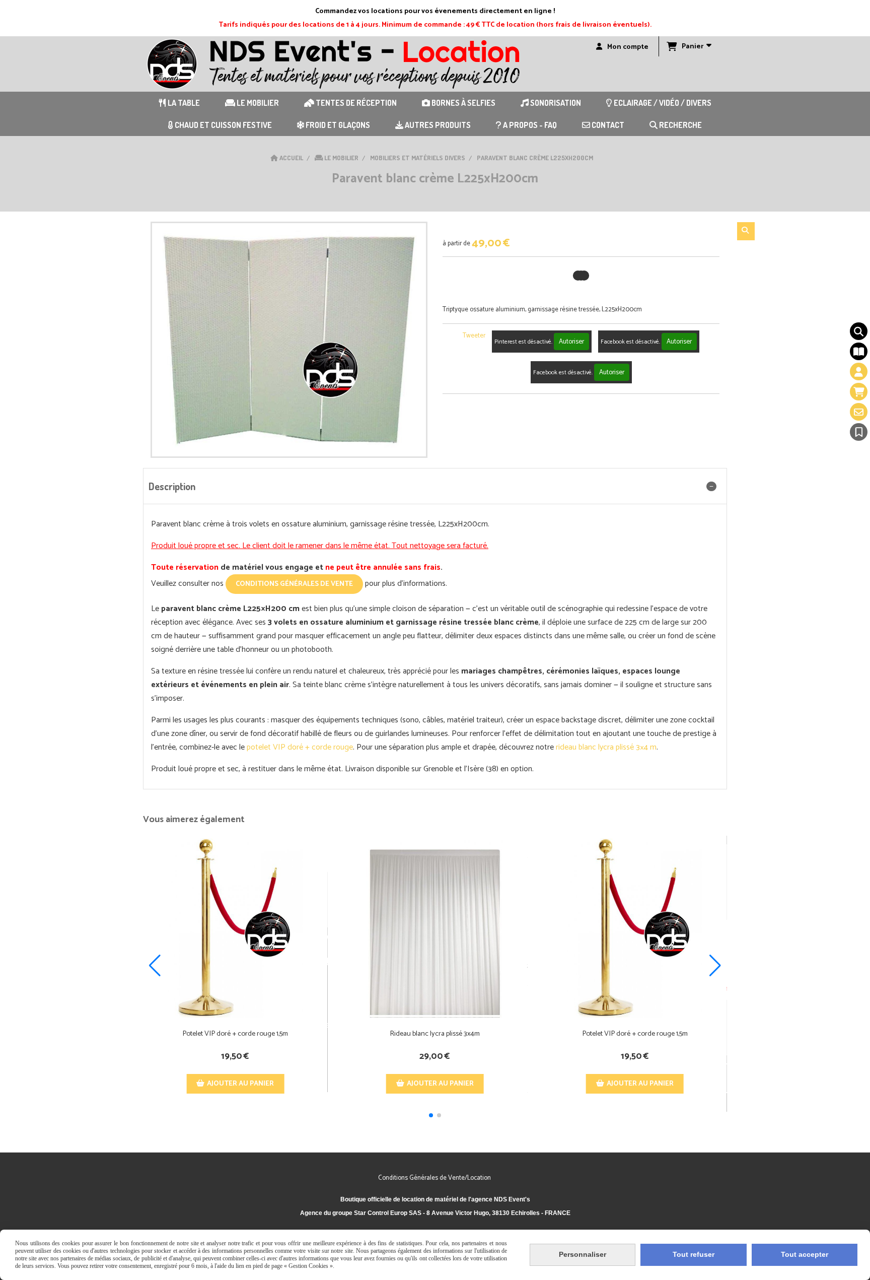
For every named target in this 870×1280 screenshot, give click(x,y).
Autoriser (571, 341)
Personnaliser (582, 1254)
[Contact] (858, 412)
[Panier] (858, 391)
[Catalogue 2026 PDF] (858, 351)
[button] (431, 1115)
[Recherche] (858, 331)
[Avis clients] (858, 432)
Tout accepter (804, 1254)
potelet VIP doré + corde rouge (300, 747)
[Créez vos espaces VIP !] (235, 928)
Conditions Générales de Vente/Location (435, 1178)
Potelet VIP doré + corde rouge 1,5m (235, 1034)
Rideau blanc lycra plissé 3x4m (435, 1034)
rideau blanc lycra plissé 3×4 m (606, 747)
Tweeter (474, 335)
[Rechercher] (746, 231)
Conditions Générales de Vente (294, 584)
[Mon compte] (858, 371)
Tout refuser (693, 1254)
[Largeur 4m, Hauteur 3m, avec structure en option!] (435, 928)
